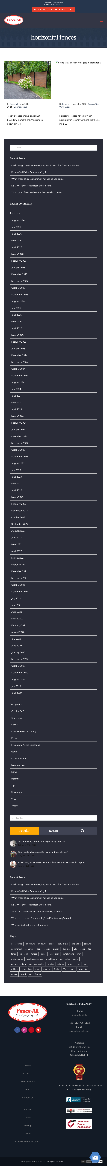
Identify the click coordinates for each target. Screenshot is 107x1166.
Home (28, 1065)
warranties (83, 969)
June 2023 (16, 476)
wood (23, 974)
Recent (53, 830)
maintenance (17, 959)
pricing (51, 964)
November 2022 (19, 510)
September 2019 (19, 672)
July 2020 (16, 638)
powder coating (18, 964)
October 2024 (18, 368)
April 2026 (16, 247)
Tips (97, 104)
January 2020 (18, 652)
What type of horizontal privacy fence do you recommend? (79, 72)
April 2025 (16, 328)
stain (37, 969)
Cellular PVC (17, 711)
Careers (28, 1089)
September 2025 (19, 294)
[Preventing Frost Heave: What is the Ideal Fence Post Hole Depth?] (13, 863)
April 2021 (16, 611)
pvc (85, 964)
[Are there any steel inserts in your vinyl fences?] (13, 842)
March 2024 (17, 416)
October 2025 (18, 287)
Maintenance (18, 765)
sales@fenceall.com (79, 1031)
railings (14, 969)
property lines (74, 964)
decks (47, 949)
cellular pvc (63, 944)
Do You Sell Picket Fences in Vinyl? (28, 172)
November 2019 (19, 659)
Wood (67, 107)
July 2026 (16, 227)
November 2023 (19, 443)
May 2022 (16, 544)
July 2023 (16, 470)
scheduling (27, 969)
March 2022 (17, 557)
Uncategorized (20, 107)
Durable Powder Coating (23, 731)
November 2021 (19, 578)
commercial (16, 949)
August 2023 (18, 463)
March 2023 (17, 497)
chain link (76, 944)
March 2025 (17, 335)
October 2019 (18, 665)
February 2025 (18, 341)
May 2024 (16, 402)
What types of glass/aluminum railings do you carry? (37, 178)
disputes (66, 949)
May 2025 (16, 321)
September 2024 (19, 375)
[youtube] (38, 1030)
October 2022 (18, 517)
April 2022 (16, 551)
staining (46, 969)
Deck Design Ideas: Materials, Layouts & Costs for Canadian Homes (45, 165)
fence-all (14, 104)
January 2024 (18, 429)
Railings (15, 778)
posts (75, 959)
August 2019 (18, 679)
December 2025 (19, 274)
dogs (82, 949)
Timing (57, 969)
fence (13, 954)
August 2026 (18, 220)
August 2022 (18, 530)
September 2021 (19, 591)
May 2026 (16, 240)
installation (54, 954)
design (56, 949)
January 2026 (18, 267)
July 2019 (16, 686)
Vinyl (61, 107)
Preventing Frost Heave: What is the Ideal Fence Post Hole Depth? (51, 862)
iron (79, 954)
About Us (27, 1073)
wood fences (35, 974)
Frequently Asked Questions (25, 744)
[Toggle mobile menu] (101, 20)
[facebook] (17, 1030)
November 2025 (19, 281)
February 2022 (18, 564)
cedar (51, 944)
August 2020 (18, 632)
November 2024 (19, 362)
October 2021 (18, 584)
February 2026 (18, 260)
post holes (65, 959)
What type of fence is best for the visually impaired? (37, 192)
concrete (29, 949)
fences (34, 954)
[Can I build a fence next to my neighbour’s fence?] (13, 852)
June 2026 (16, 233)
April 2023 (16, 490)
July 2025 (16, 308)
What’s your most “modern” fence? (27, 74)
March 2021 (17, 618)
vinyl (73, 969)
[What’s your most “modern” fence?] (27, 80)
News (14, 771)
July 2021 (16, 598)
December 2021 (19, 571)
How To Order (28, 1081)
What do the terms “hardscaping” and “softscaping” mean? (41, 918)
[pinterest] (31, 1030)
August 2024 (18, 382)
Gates (14, 751)
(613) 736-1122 (79, 1014)
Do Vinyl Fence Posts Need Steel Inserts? (31, 185)
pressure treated (36, 964)
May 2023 (16, 483)
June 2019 (16, 692)
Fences (91, 104)
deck (39, 949)
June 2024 (16, 395)
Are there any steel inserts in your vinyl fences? (41, 841)
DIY (75, 949)
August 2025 (18, 301)
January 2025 (18, 348)
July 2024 (16, 389)
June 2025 (16, 314)
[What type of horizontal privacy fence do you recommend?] (79, 80)
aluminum (30, 944)
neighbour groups (34, 959)
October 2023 (18, 449)
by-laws (42, 944)
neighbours (51, 959)
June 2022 (16, 537)
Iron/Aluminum (18, 758)
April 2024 (16, 409)
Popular (24, 830)
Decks (14, 724)
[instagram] (24, 1030)
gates (43, 954)
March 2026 (17, 254)
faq (89, 949)
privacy (60, 964)
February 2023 (18, 503)
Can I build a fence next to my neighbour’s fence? (43, 852)
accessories (16, 944)
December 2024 (19, 355)
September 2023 (19, 456)
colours (87, 944)
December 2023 (19, 436)
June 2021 (16, 605)
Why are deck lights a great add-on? (29, 925)
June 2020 (16, 645)
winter (14, 974)
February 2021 (18, 625)
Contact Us (27, 1097)
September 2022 (19, 524)
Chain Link (16, 718)
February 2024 (18, 422)
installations (68, 954)
